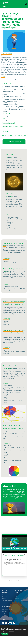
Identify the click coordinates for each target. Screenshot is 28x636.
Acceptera (5, 633)
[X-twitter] (6, 623)
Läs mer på (15, 572)
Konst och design (6, 135)
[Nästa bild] (25, 555)
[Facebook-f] (3, 623)
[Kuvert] (14, 623)
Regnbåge (23, 135)
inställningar (11, 631)
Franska (10, 126)
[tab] (9, 581)
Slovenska (15, 126)
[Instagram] (11, 623)
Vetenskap (4, 137)
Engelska (5, 126)
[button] (25, 4)
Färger (14, 135)
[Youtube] (9, 623)
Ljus (18, 135)
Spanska (21, 126)
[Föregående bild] (3, 555)
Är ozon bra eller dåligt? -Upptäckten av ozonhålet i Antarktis (14, 558)
